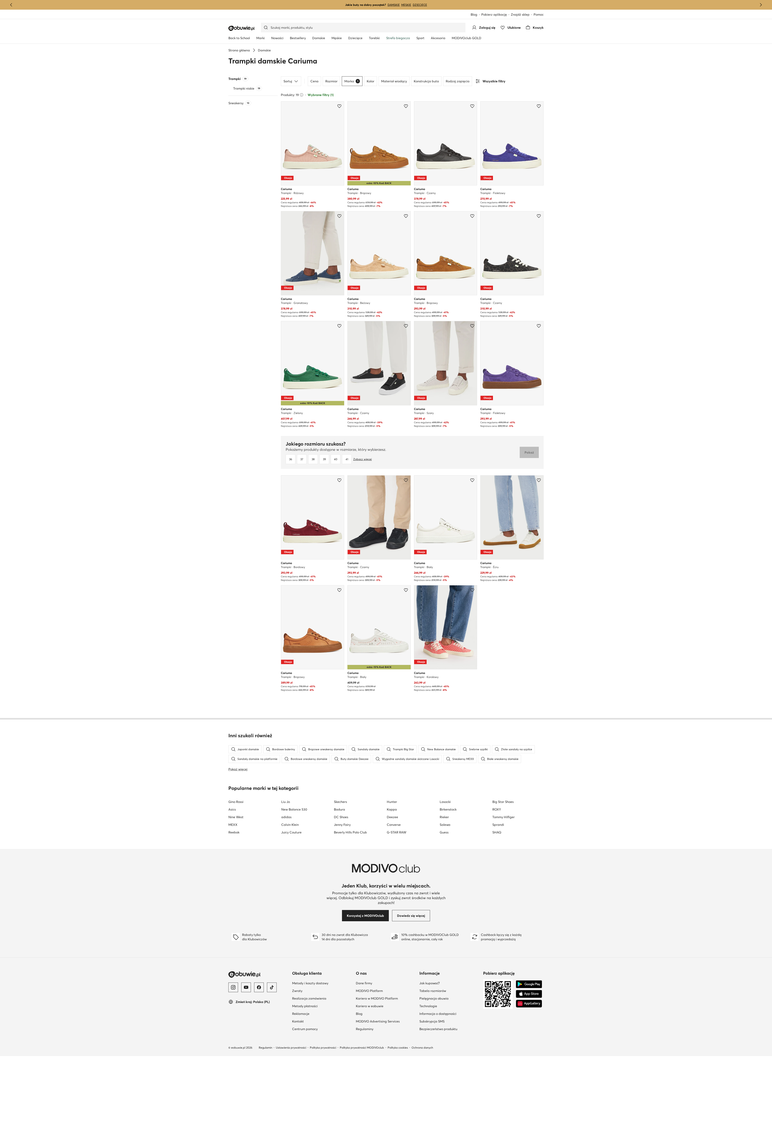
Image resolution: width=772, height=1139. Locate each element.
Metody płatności (322, 1006)
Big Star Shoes (503, 802)
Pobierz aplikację (496, 14)
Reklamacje (320, 1013)
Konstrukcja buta (426, 81)
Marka (351, 81)
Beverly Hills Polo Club (350, 832)
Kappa (392, 809)
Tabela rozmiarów (449, 991)
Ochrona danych (422, 1047)
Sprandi (498, 825)
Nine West (235, 817)
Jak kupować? (449, 983)
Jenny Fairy (342, 825)
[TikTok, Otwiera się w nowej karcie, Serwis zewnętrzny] (272, 987)
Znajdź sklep (520, 14)
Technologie (447, 1006)
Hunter (392, 802)
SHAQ (496, 832)
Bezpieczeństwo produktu (449, 1029)
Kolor (370, 81)
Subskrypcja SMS (449, 1021)
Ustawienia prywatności (291, 1047)
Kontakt (317, 1021)
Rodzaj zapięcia (457, 81)
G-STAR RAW (396, 832)
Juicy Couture (291, 832)
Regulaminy (384, 1029)
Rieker (444, 817)
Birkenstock (448, 809)
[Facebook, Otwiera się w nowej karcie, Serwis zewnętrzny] (259, 987)
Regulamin (265, 1047)
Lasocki (445, 802)
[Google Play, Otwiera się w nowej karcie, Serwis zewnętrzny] (529, 984)
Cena (314, 81)
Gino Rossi (235, 802)
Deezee (392, 817)
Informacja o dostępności (449, 1013)
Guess (444, 832)
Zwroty (317, 991)
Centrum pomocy (322, 1029)
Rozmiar (331, 81)
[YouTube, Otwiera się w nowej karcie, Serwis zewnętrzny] (246, 987)
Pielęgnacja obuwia (449, 998)
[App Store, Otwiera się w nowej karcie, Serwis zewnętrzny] (529, 994)
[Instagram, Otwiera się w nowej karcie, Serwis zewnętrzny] (233, 987)
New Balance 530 (294, 809)
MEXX (232, 825)
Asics (232, 809)
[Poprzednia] (11, 5)
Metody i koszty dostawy (322, 983)
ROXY (496, 809)
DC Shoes (341, 817)
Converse (394, 825)
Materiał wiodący (394, 81)
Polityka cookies (398, 1047)
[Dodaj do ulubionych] (339, 106)
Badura (339, 809)
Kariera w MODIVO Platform (386, 998)
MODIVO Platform (386, 991)
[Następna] (761, 5)
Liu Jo (285, 802)
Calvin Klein (290, 825)
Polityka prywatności (323, 1047)
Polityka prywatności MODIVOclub (362, 1047)
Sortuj (287, 81)
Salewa (445, 825)
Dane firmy (383, 983)
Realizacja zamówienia (322, 998)
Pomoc (539, 14)
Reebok (233, 832)
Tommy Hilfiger (503, 817)
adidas (286, 817)
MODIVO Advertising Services (386, 1021)
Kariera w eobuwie (386, 1006)
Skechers (340, 802)
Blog (476, 14)
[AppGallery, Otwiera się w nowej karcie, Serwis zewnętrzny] (529, 1004)
